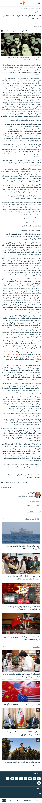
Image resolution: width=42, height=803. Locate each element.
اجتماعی (38, 12)
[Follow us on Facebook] (30, 778)
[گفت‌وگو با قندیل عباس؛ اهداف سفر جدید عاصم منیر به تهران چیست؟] (21, 718)
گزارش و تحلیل (32, 519)
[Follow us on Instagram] (7, 778)
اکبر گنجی (38, 23)
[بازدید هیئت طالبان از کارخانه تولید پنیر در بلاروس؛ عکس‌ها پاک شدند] (21, 563)
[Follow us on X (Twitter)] (21, 778)
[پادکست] (11, 800)
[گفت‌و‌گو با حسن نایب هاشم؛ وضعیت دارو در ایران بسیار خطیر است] (21, 661)
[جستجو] (37, 800)
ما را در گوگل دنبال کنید (24, 800)
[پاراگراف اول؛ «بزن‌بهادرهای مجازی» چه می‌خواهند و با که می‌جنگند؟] (21, 593)
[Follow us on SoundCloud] (12, 778)
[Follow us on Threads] (39, 783)
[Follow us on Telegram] (25, 778)
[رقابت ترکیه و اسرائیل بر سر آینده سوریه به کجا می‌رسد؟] (21, 749)
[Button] (24, 31)
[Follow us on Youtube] (16, 778)
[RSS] (34, 778)
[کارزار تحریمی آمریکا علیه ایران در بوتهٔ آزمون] (21, 691)
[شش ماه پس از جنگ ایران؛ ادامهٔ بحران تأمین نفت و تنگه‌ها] (21, 533)
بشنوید (36, 647)
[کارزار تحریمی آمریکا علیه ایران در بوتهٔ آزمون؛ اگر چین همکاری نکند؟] (21, 623)
